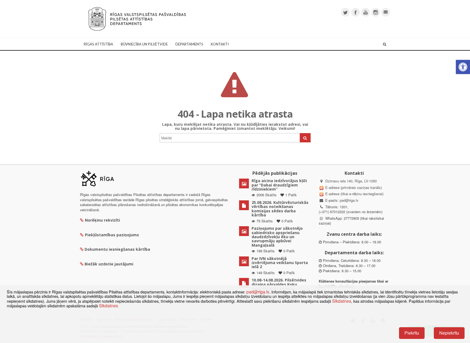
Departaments (189, 44)
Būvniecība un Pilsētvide (144, 44)
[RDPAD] (137, 18)
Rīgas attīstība (98, 44)
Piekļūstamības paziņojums (112, 234)
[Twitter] (345, 12)
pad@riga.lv (349, 200)
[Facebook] (355, 12)
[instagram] (375, 12)
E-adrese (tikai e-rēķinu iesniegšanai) (354, 193)
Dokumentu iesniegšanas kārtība (117, 249)
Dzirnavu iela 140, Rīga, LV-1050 (351, 180)
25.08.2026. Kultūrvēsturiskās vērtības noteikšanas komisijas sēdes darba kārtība (280, 209)
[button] (463, 67)
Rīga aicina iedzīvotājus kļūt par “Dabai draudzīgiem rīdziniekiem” (279, 185)
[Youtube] (365, 12)
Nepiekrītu (449, 333)
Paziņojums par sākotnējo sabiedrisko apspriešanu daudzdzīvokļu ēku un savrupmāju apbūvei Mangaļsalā (277, 237)
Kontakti (220, 44)
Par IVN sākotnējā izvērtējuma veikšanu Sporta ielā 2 (280, 263)
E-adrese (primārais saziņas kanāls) (353, 187)
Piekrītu (411, 333)
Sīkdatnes (341, 301)
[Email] (385, 12)
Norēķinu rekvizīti (102, 220)
